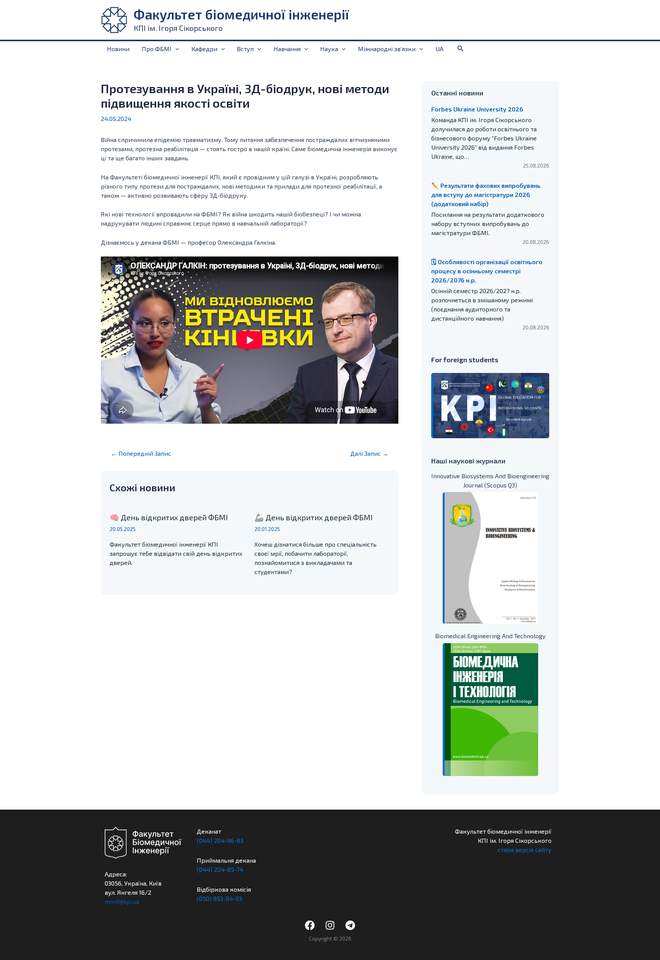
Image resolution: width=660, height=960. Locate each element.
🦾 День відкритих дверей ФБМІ (313, 517)
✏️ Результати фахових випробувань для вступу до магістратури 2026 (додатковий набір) (485, 194)
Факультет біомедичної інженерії (241, 14)
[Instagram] (330, 925)
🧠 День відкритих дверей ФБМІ (169, 517)
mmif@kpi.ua (122, 901)
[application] (175, 48)
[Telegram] (350, 925)
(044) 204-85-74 (220, 869)
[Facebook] (310, 925)
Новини (118, 48)
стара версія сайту (525, 849)
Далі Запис (369, 453)
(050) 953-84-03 (219, 898)
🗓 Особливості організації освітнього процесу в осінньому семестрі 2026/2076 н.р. (486, 271)
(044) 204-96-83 (220, 840)
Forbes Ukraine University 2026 (477, 109)
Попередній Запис (141, 453)
